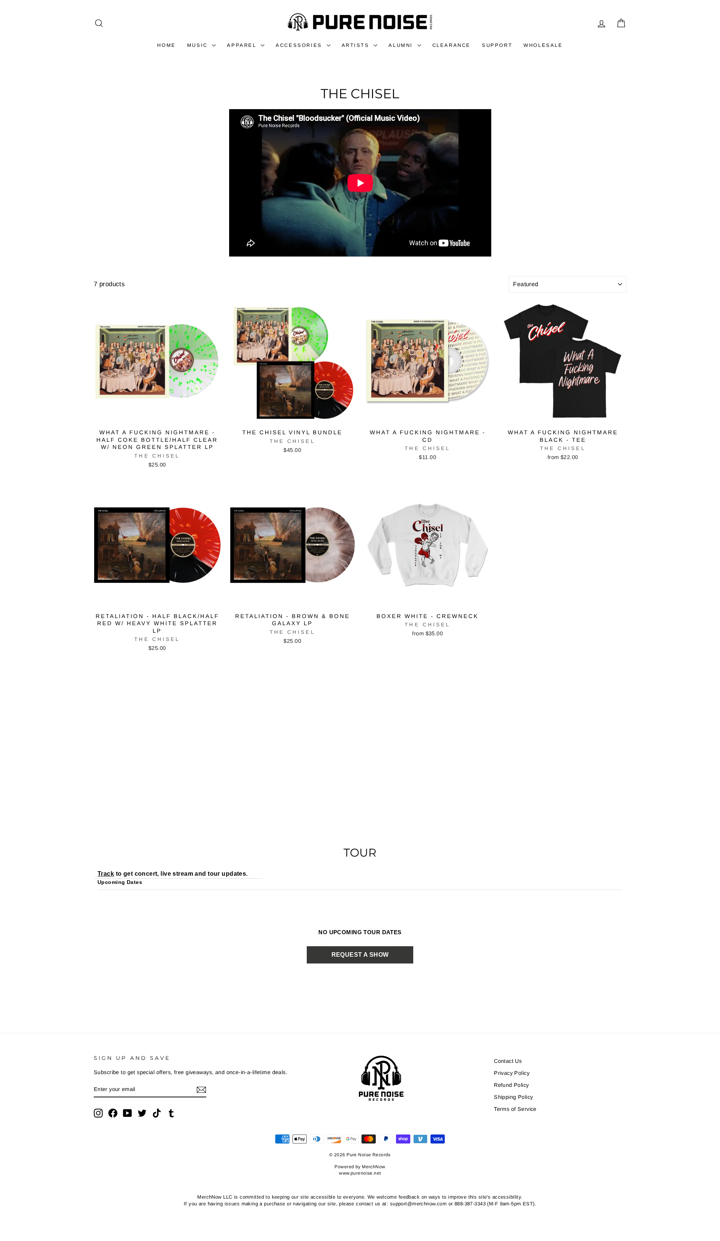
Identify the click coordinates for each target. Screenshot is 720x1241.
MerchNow (373, 1166)
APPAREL (243, 45)
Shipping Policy (513, 1097)
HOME (166, 45)
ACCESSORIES (300, 45)
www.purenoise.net (360, 1173)
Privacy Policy (512, 1073)
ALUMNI (401, 45)
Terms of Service (515, 1109)
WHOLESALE (543, 45)
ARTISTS (357, 45)
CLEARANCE (451, 45)
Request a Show (360, 954)
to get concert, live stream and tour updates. (173, 873)
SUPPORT (497, 45)
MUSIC (198, 45)
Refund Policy (511, 1085)
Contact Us (508, 1061)
